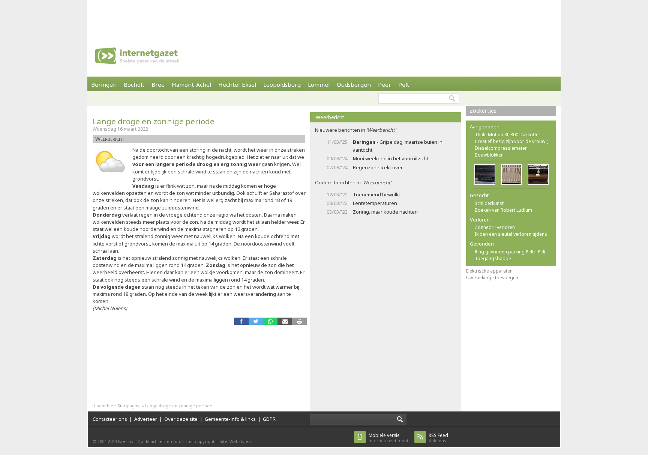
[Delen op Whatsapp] (270, 321)
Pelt (403, 84)
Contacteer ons (110, 419)
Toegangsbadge (493, 258)
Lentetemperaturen (375, 203)
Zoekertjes (483, 110)
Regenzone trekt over (378, 167)
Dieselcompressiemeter (501, 148)
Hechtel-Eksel (237, 84)
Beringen (104, 84)
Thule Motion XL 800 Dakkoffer (507, 134)
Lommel (319, 84)
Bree (158, 84)
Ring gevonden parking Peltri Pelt (510, 252)
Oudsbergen (354, 84)
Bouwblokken (489, 155)
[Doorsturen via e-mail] (285, 321)
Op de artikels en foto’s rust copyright (175, 441)
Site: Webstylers (235, 441)
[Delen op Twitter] (256, 321)
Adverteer (145, 419)
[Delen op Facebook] (241, 321)
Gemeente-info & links (230, 419)
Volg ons (438, 437)
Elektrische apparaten (489, 271)
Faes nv (126, 441)
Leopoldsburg (282, 84)
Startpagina (129, 405)
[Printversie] (299, 321)
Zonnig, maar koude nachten (385, 211)
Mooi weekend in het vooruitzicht (390, 158)
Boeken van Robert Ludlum (503, 210)
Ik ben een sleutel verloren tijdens (511, 234)
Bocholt (134, 84)
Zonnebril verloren (495, 227)
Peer (384, 84)
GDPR (269, 419)
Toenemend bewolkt (376, 194)
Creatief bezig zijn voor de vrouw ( (511, 141)
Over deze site (181, 419)
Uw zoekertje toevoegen (492, 277)
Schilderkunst (489, 203)
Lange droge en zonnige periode (153, 121)
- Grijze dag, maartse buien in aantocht (397, 146)
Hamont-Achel (191, 84)
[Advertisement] (324, 17)
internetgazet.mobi (388, 437)
